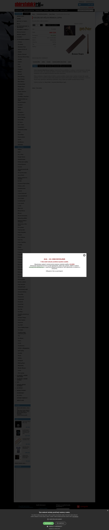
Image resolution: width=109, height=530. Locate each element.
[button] (54, 526)
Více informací (75, 516)
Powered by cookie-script (54, 528)
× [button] (107, 510)
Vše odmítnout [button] (60, 523)
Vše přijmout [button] (48, 523)
